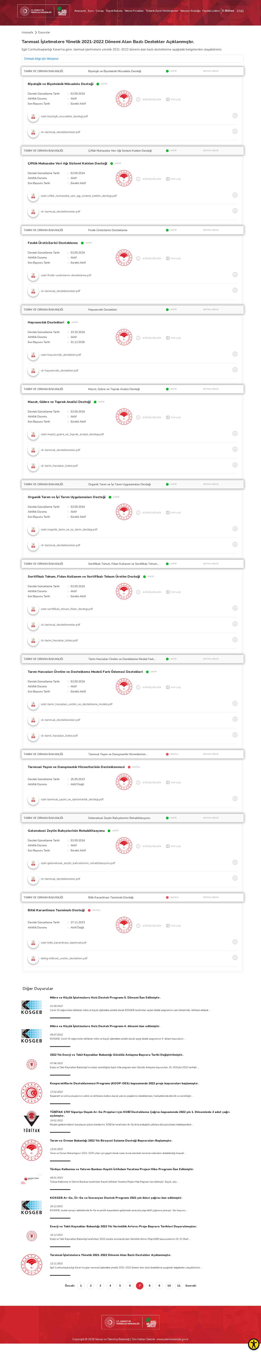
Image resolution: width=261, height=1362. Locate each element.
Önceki (69, 1286)
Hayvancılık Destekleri (46, 322)
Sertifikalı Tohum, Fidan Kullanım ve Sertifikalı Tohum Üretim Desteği (84, 576)
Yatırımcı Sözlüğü (190, 11)
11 (178, 1286)
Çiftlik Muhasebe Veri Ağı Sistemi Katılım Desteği (67, 163)
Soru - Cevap (96, 11)
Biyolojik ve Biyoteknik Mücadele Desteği (60, 84)
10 (169, 1286)
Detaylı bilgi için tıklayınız (41, 58)
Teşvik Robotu (114, 11)
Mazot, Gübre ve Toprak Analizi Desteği (59, 402)
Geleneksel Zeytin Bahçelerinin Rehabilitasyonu (66, 831)
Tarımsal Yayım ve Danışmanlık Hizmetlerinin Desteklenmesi (76, 767)
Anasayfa (80, 11)
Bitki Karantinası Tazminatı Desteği (56, 910)
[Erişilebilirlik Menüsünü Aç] (253, 1344)
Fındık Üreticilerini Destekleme (53, 243)
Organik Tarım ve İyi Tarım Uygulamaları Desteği (67, 497)
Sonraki (190, 1286)
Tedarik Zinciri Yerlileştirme (162, 11)
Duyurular (44, 32)
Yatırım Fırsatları (134, 11)
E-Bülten (228, 11)
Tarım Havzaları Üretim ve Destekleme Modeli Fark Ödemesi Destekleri (85, 672)
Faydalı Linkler (211, 11)
